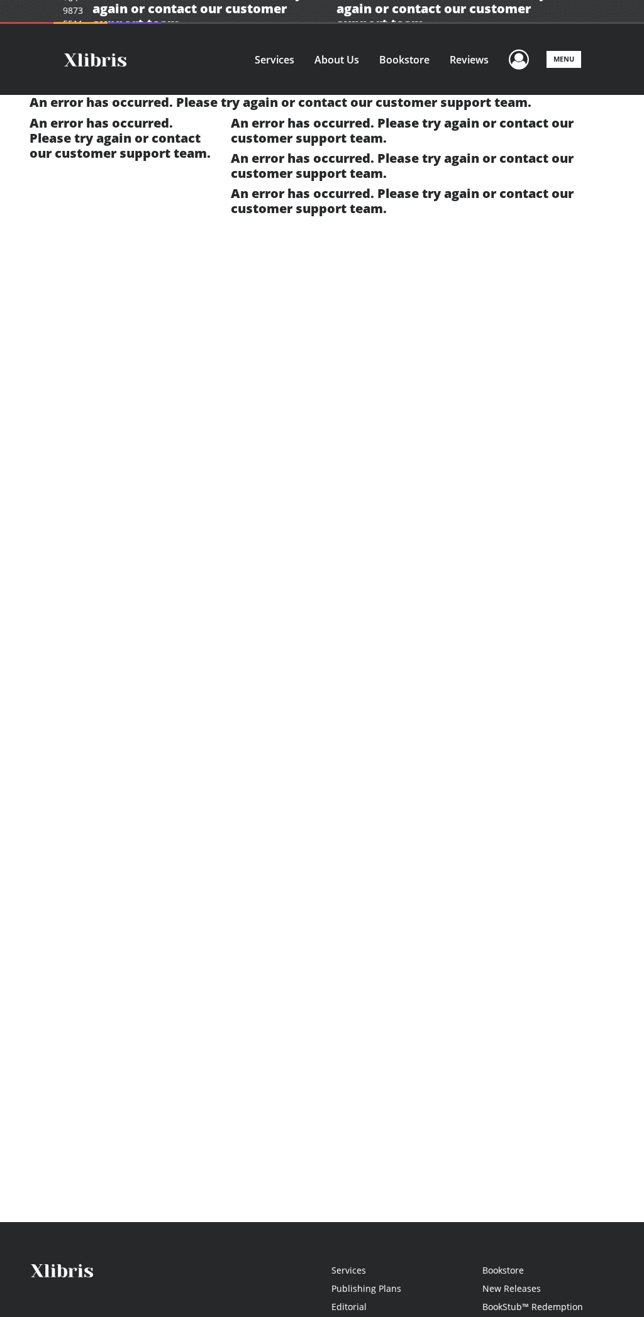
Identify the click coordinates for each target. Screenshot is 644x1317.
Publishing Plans (366, 1288)
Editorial (349, 1307)
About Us (336, 60)
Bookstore (404, 60)
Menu (563, 58)
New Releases (511, 1288)
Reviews (469, 60)
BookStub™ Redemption (532, 1307)
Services (274, 60)
